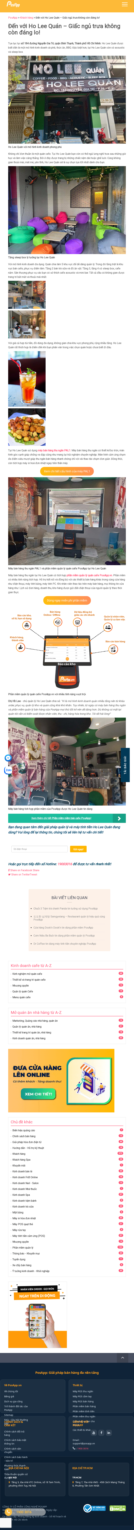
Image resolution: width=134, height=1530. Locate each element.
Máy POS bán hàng (83, 1401)
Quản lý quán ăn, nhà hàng (27, 1026)
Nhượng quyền (20, 985)
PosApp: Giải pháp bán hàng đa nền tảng (67, 1373)
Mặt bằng (17, 1212)
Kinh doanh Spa (21, 1194)
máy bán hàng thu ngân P (52, 450)
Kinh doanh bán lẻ (22, 1171)
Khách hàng (18, 1153)
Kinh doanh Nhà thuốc (24, 1189)
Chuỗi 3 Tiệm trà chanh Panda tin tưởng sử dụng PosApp (66, 908)
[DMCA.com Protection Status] (119, 1508)
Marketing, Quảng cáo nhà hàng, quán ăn (35, 1020)
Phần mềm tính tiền (83, 1411)
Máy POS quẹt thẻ (22, 1224)
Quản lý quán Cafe (22, 991)
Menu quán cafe (21, 997)
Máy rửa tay (19, 1230)
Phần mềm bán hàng (84, 1406)
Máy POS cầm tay (82, 1396)
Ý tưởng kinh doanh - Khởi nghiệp (31, 1271)
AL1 (68, 450)
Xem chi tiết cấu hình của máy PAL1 (67, 471)
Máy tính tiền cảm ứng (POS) (28, 1235)
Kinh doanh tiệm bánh (24, 1200)
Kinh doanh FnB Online (25, 1177)
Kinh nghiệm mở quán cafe (27, 973)
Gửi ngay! (78, 849)
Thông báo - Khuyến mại (26, 1253)
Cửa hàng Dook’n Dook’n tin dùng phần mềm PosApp (63, 927)
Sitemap (8, 1414)
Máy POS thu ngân (83, 1391)
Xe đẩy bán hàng (21, 1265)
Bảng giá (9, 1396)
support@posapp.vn (84, 1443)
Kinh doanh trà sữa (23, 1206)
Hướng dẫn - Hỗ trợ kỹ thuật (28, 1148)
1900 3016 (82, 1448)
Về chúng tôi (11, 1391)
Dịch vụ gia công (13, 1401)
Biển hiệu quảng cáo (23, 1130)
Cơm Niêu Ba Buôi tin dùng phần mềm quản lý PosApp (64, 935)
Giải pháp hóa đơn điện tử (27, 1142)
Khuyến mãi (18, 1165)
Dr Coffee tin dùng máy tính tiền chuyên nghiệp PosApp (65, 943)
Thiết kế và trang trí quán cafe (29, 979)
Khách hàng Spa (21, 1159)
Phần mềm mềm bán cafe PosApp (71, 818)
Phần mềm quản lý (22, 1247)
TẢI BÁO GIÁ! (125, 765)
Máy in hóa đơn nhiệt (24, 1218)
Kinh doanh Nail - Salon (25, 1183)
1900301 (64, 864)
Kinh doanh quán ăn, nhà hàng (28, 1038)
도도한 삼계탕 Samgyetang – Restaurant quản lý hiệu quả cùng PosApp (69, 918)
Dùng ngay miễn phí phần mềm (67, 600)
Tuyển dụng (18, 1259)
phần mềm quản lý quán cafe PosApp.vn (89, 575)
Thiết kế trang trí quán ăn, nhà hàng (31, 1032)
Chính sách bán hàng (23, 1136)
